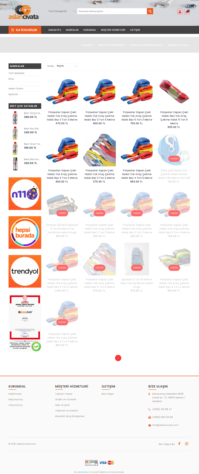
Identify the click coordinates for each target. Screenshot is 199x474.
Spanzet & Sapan (178, 45)
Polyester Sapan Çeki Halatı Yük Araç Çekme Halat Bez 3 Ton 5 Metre (99, 115)
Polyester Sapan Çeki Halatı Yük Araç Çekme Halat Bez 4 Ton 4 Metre (174, 283)
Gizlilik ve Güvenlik (65, 399)
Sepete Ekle (63, 95)
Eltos (11, 78)
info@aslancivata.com (165, 425)
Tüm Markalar (16, 73)
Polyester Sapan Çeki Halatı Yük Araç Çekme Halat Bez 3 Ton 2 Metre (99, 174)
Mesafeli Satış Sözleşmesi (70, 416)
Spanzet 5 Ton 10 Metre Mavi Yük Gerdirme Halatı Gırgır (137, 283)
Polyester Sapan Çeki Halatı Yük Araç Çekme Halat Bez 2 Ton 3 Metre (136, 228)
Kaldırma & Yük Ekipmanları (146, 45)
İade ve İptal (62, 405)
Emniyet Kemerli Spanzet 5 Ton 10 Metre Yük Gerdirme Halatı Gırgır (62, 228)
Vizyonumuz (16, 405)
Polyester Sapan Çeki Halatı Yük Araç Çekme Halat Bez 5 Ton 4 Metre (174, 228)
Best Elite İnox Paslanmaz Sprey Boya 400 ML (32, 159)
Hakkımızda (15, 393)
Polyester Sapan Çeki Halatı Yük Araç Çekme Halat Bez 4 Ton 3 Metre (62, 174)
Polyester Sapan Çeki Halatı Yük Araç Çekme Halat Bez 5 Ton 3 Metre (136, 115)
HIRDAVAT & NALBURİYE (111, 45)
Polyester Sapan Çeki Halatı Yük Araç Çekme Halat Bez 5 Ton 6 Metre (99, 283)
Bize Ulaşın (108, 393)
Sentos (85, 472)
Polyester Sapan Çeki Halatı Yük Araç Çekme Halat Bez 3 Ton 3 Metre (62, 115)
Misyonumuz (16, 399)
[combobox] (61, 11)
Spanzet (13, 94)
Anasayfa (87, 45)
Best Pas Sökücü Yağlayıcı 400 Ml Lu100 (32, 128)
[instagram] (187, 444)
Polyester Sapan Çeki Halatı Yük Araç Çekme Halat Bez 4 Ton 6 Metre (62, 337)
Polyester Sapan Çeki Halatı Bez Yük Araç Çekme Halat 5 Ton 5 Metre (174, 117)
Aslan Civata (16, 88)
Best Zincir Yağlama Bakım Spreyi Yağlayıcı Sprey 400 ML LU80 (32, 144)
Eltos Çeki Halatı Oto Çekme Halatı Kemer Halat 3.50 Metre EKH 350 (174, 174)
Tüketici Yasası (63, 393)
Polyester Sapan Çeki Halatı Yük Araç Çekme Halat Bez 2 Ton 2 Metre (99, 228)
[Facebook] (179, 444)
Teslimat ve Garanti (66, 410)
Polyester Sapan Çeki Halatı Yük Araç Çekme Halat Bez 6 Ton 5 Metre (62, 283)
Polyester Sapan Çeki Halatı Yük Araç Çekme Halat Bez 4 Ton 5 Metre (137, 174)
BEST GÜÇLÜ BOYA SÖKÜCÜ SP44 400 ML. (32, 113)
